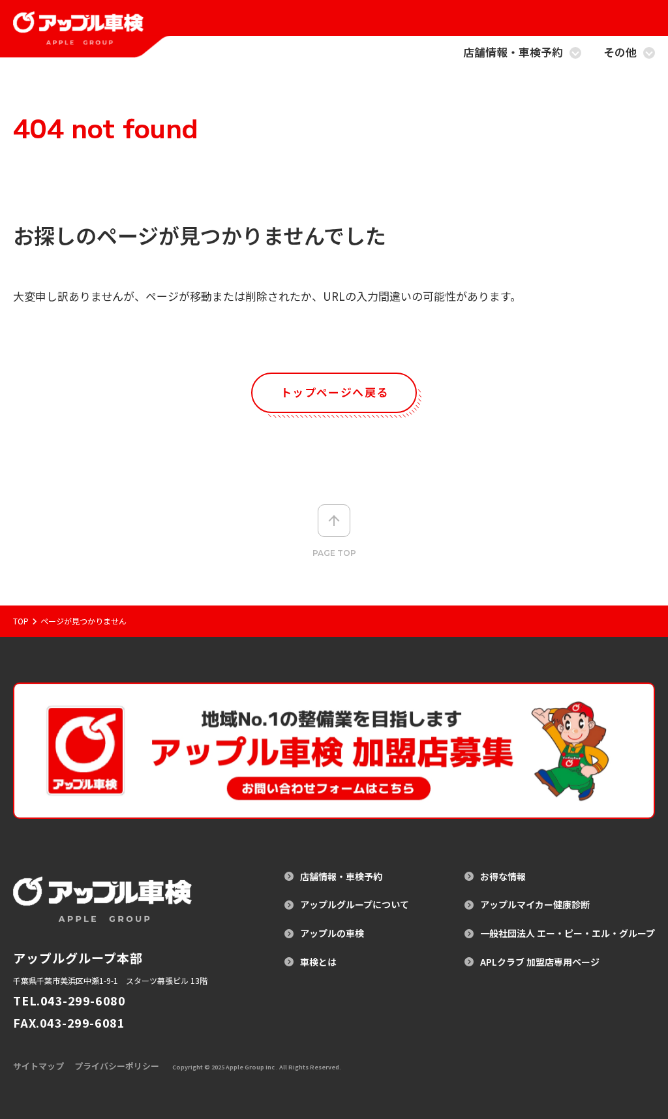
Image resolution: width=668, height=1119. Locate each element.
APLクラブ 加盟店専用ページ (540, 962)
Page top (334, 553)
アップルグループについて (354, 904)
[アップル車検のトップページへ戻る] (78, 36)
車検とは (318, 962)
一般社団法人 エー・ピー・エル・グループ (567, 933)
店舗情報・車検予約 (513, 53)
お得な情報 (503, 876)
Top (21, 620)
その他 (620, 53)
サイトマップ (38, 1066)
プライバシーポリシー (116, 1066)
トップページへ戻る (334, 392)
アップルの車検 (332, 933)
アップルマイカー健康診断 (535, 904)
